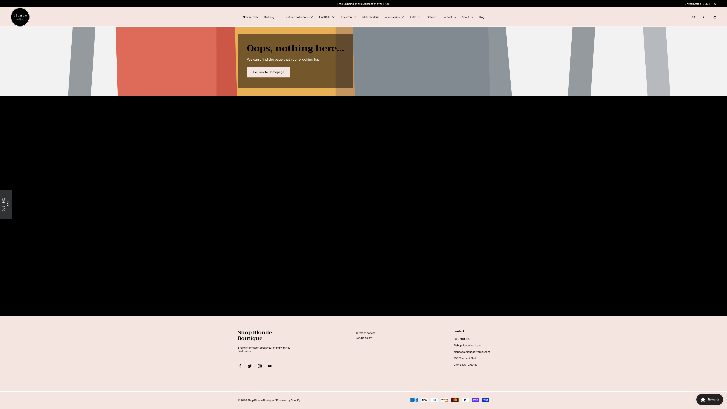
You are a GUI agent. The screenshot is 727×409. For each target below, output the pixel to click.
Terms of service (365, 333)
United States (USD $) (698, 3)
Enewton (346, 17)
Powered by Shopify (288, 400)
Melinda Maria (370, 17)
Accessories (392, 17)
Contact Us (449, 17)
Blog (481, 17)
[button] (714, 17)
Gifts (413, 17)
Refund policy (364, 338)
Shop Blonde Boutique (260, 400)
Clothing (269, 17)
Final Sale (324, 17)
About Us (467, 17)
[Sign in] (704, 17)
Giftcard (431, 17)
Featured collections (297, 17)
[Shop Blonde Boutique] (20, 17)
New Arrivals (250, 17)
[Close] (714, 3)
